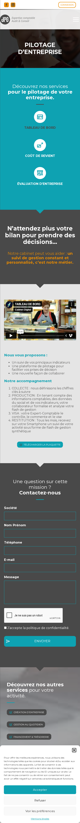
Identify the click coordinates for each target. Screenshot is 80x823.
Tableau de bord (40, 128)
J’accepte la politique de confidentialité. (38, 628)
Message (11, 577)
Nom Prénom (15, 525)
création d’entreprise (29, 712)
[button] (74, 750)
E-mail (9, 560)
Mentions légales (40, 818)
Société (10, 508)
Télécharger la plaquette (42, 444)
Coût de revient (40, 156)
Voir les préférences (40, 811)
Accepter (40, 790)
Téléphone (13, 542)
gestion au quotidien (28, 724)
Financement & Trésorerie (31, 736)
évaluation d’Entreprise (40, 184)
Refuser (40, 800)
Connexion (67, 4)
